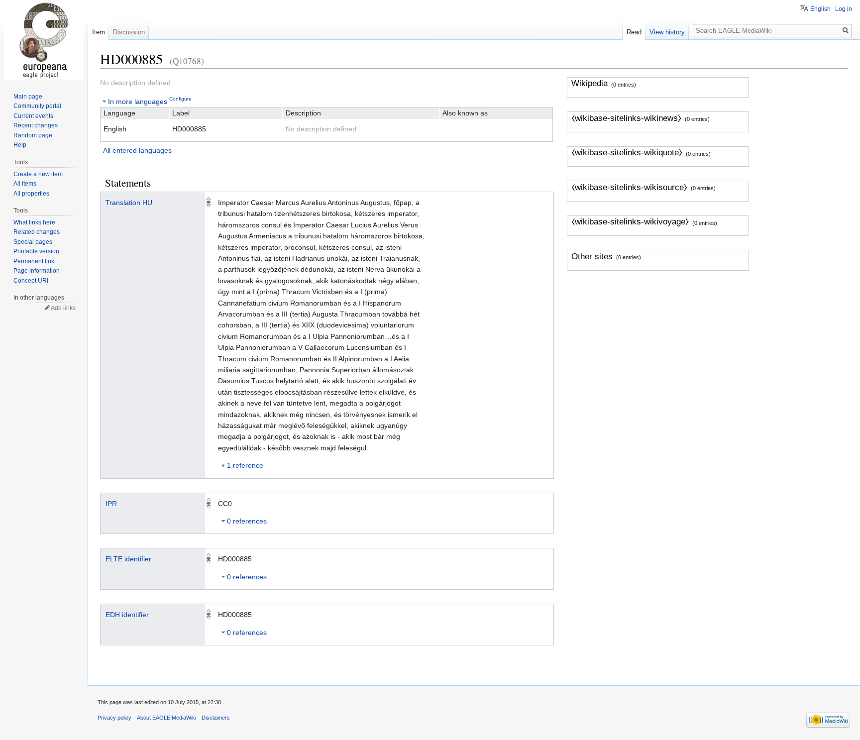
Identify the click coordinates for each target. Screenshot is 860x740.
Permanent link (33, 261)
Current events (33, 115)
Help (19, 144)
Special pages (32, 241)
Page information (36, 270)
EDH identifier (127, 615)
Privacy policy (114, 718)
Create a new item (38, 174)
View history (667, 32)
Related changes (36, 231)
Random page (32, 135)
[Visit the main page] (44, 40)
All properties (31, 193)
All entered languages (137, 150)
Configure (180, 99)
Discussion (129, 32)
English (820, 8)
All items (24, 183)
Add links (63, 308)
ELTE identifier (128, 559)
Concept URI (30, 280)
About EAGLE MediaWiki (166, 718)
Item (98, 32)
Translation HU (129, 203)
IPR (111, 504)
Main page (27, 96)
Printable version (36, 251)
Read (634, 32)
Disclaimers (216, 718)
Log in (843, 8)
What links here (34, 222)
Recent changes (35, 125)
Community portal (37, 106)
